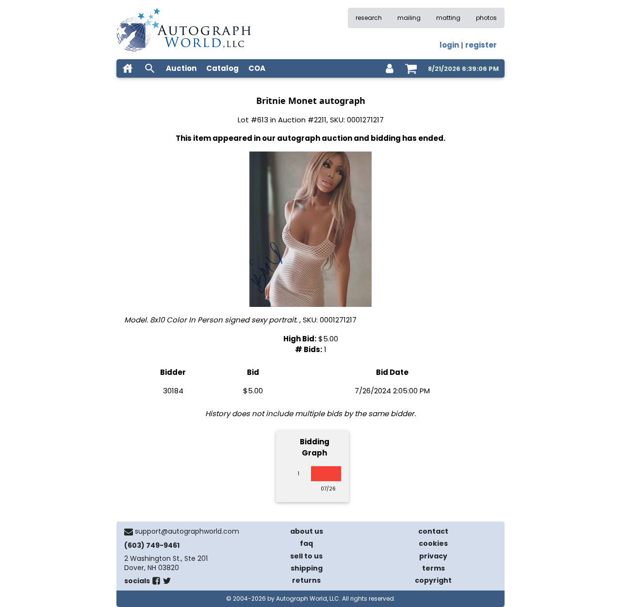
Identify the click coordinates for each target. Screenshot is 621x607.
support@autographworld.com (187, 531)
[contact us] (128, 531)
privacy (433, 556)
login (449, 45)
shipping (307, 568)
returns (306, 580)
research (369, 18)
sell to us (306, 556)
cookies (433, 543)
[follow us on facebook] (156, 583)
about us (306, 531)
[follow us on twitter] (167, 583)
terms (433, 568)
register (481, 45)
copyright (433, 580)
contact (433, 531)
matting (448, 18)
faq (306, 543)
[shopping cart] (411, 68)
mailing (409, 18)
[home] (127, 68)
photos (486, 18)
